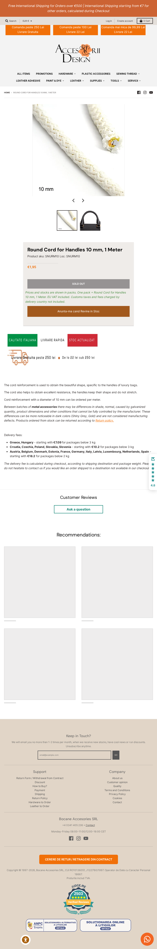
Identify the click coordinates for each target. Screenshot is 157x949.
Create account (125, 21)
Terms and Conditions (117, 790)
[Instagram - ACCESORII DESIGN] (145, 92)
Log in (109, 21)
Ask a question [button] (78, 509)
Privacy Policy (117, 794)
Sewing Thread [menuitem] (126, 73)
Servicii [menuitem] (133, 80)
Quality (117, 786)
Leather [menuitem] (75, 80)
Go (115, 755)
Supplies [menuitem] (96, 80)
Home (7, 92)
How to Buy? (40, 786)
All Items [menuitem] (23, 73)
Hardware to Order (40, 802)
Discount (40, 782)
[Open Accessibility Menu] (25, 940)
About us (117, 778)
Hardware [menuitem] (66, 73)
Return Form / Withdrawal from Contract (39, 778)
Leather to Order (39, 806)
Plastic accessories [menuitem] (96, 73)
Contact (117, 802)
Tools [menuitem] (115, 80)
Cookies (117, 798)
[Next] (82, 200)
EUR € (26, 21)
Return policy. (104, 420)
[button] (153, 472)
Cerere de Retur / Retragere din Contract (78, 859)
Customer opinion (117, 782)
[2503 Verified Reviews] (78, 915)
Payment (40, 790)
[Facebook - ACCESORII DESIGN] (139, 92)
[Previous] (74, 200)
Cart (147, 21)
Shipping (40, 794)
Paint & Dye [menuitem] (53, 80)
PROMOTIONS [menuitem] (44, 73)
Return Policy (40, 798)
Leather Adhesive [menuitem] (28, 80)
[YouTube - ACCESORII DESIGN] (151, 92)
